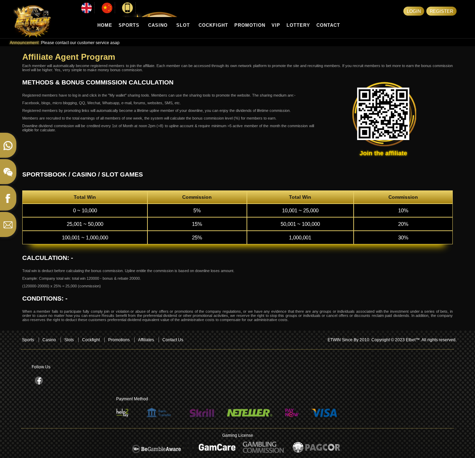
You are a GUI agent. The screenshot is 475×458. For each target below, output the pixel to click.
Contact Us (172, 339)
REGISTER (441, 11)
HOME (104, 25)
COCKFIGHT (213, 25)
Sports (28, 339)
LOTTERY (298, 25)
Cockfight (91, 339)
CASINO (158, 25)
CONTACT (328, 25)
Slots (69, 339)
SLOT (183, 25)
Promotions (119, 339)
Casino (49, 339)
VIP (276, 25)
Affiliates (146, 339)
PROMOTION (249, 25)
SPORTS (129, 25)
